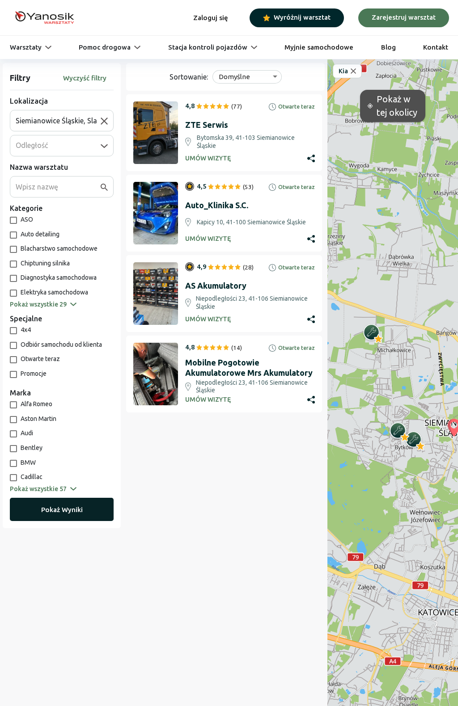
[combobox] (58, 121)
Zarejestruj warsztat (404, 17)
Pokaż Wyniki (62, 509)
